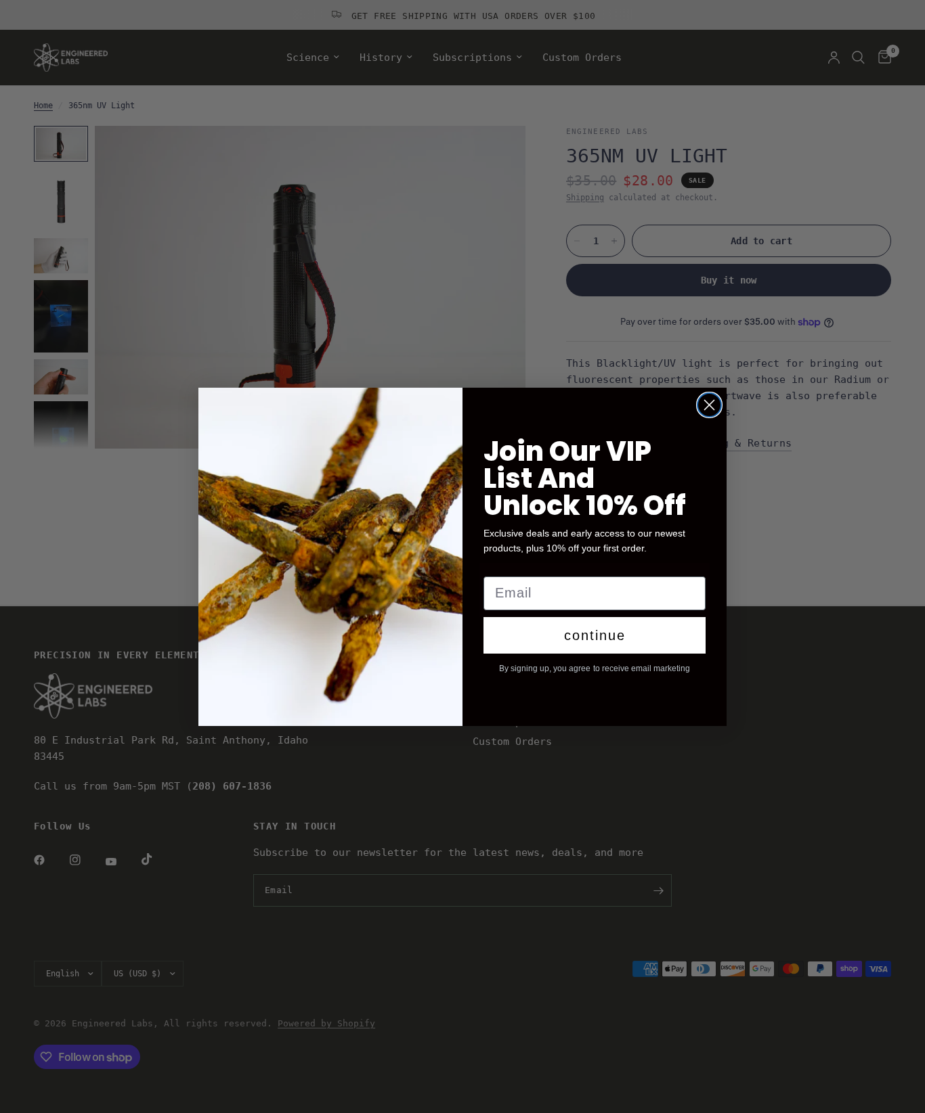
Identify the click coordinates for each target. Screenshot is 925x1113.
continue (595, 635)
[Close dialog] (709, 405)
